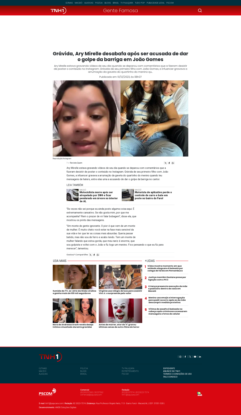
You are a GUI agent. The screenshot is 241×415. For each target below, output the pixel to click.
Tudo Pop (140, 2)
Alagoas (88, 2)
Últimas (69, 2)
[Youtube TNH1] (195, 356)
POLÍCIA (84, 368)
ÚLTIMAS (43, 368)
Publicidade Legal (155, 2)
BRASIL (83, 374)
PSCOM (125, 374)
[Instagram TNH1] (180, 356)
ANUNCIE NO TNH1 (171, 371)
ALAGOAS (43, 374)
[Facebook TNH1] (185, 356)
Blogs (108, 2)
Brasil (116, 2)
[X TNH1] (190, 356)
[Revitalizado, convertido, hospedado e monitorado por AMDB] (199, 394)
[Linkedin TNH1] (200, 356)
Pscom (170, 2)
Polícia (99, 2)
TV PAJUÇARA (128, 368)
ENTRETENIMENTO (130, 371)
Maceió (78, 2)
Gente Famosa (120, 10)
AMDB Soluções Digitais (65, 407)
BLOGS (83, 371)
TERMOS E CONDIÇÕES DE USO (177, 374)
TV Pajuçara (127, 2)
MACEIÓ (42, 371)
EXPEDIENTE (169, 368)
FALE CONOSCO (170, 377)
